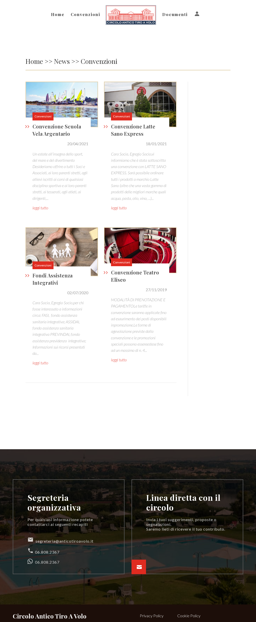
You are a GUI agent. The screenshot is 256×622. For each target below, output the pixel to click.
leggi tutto (40, 207)
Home (57, 15)
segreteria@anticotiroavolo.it (61, 540)
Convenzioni (85, 15)
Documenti (175, 15)
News (62, 61)
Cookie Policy (188, 615)
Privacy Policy (152, 615)
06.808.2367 (44, 551)
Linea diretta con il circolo (183, 502)
